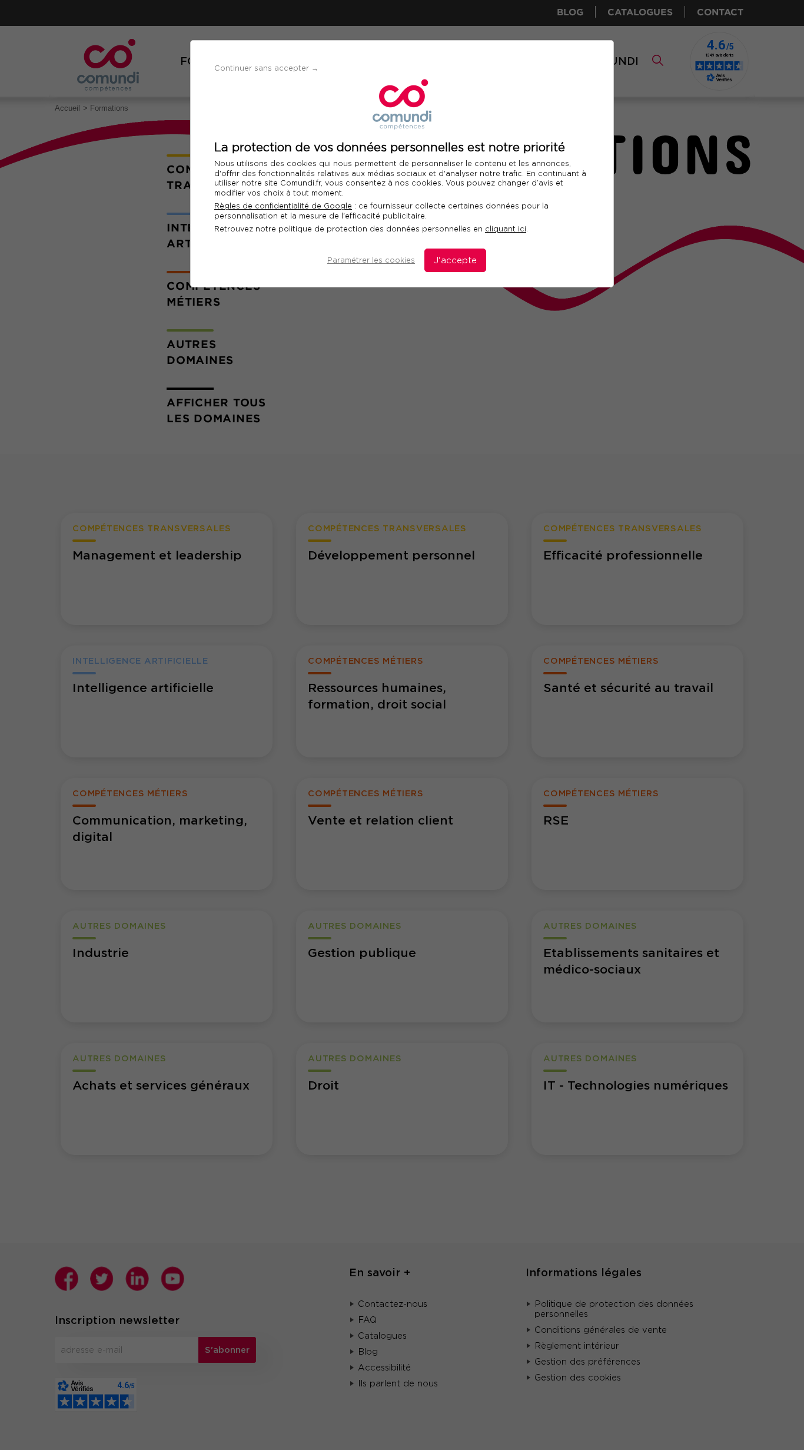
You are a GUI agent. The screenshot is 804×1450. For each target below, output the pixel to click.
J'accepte (455, 260)
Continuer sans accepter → (266, 68)
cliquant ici (505, 228)
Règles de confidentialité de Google (283, 205)
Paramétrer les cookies (371, 260)
